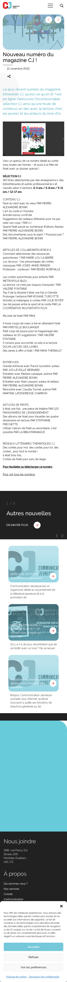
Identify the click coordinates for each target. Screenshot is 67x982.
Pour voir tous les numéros (19, 474)
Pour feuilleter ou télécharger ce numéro (27, 466)
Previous (57, 535)
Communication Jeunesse (11, 5)
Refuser (33, 957)
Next (62, 535)
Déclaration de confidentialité (44, 977)
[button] (61, 906)
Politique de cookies (16, 977)
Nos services (11, 888)
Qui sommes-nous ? (16, 883)
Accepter (33, 947)
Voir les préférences (33, 967)
